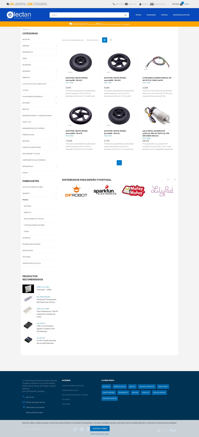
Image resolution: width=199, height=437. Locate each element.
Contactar (132, 4)
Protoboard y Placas (31, 154)
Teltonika (26, 257)
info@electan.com (38, 402)
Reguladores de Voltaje (34, 219)
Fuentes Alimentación (31, 147)
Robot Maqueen (109, 392)
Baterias (25, 141)
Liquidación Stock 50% (31, 263)
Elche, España (40, 407)
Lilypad (25, 90)
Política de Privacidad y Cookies (75, 395)
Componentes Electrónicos (34, 160)
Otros (24, 173)
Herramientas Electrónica (33, 128)
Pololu (25, 200)
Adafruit (26, 193)
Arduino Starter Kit (146, 386)
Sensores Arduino (109, 398)
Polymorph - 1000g (44, 290)
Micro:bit (26, 39)
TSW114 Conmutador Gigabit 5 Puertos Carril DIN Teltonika (46, 328)
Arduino (25, 46)
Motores (26, 103)
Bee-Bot (132, 386)
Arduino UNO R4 (119, 386)
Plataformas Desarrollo (32, 97)
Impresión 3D (27, 166)
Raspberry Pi (27, 52)
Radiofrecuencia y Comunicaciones (37, 116)
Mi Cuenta (66, 399)
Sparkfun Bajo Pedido (31, 244)
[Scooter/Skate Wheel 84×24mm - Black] (119, 115)
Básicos (25, 109)
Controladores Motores (34, 225)
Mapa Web (66, 404)
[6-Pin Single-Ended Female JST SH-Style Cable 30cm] (158, 62)
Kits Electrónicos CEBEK (32, 187)
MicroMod (26, 65)
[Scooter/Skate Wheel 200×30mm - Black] (81, 115)
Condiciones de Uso (70, 390)
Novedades (151, 15)
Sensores (26, 71)
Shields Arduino (159, 392)
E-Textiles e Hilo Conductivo (34, 84)
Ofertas (164, 15)
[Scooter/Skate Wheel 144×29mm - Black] (119, 62)
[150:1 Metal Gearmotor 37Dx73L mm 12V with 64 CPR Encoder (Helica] (158, 115)
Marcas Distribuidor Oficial (73, 385)
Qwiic (24, 58)
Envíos (138, 15)
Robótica (26, 77)
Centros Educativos (181, 15)
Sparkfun (26, 238)
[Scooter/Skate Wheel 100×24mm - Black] (81, 62)
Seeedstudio (27, 250)
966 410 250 (30, 397)
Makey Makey (163, 386)
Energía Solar (28, 135)
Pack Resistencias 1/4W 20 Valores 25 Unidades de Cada (47, 314)
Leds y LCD (26, 122)
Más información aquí (99, 434)
